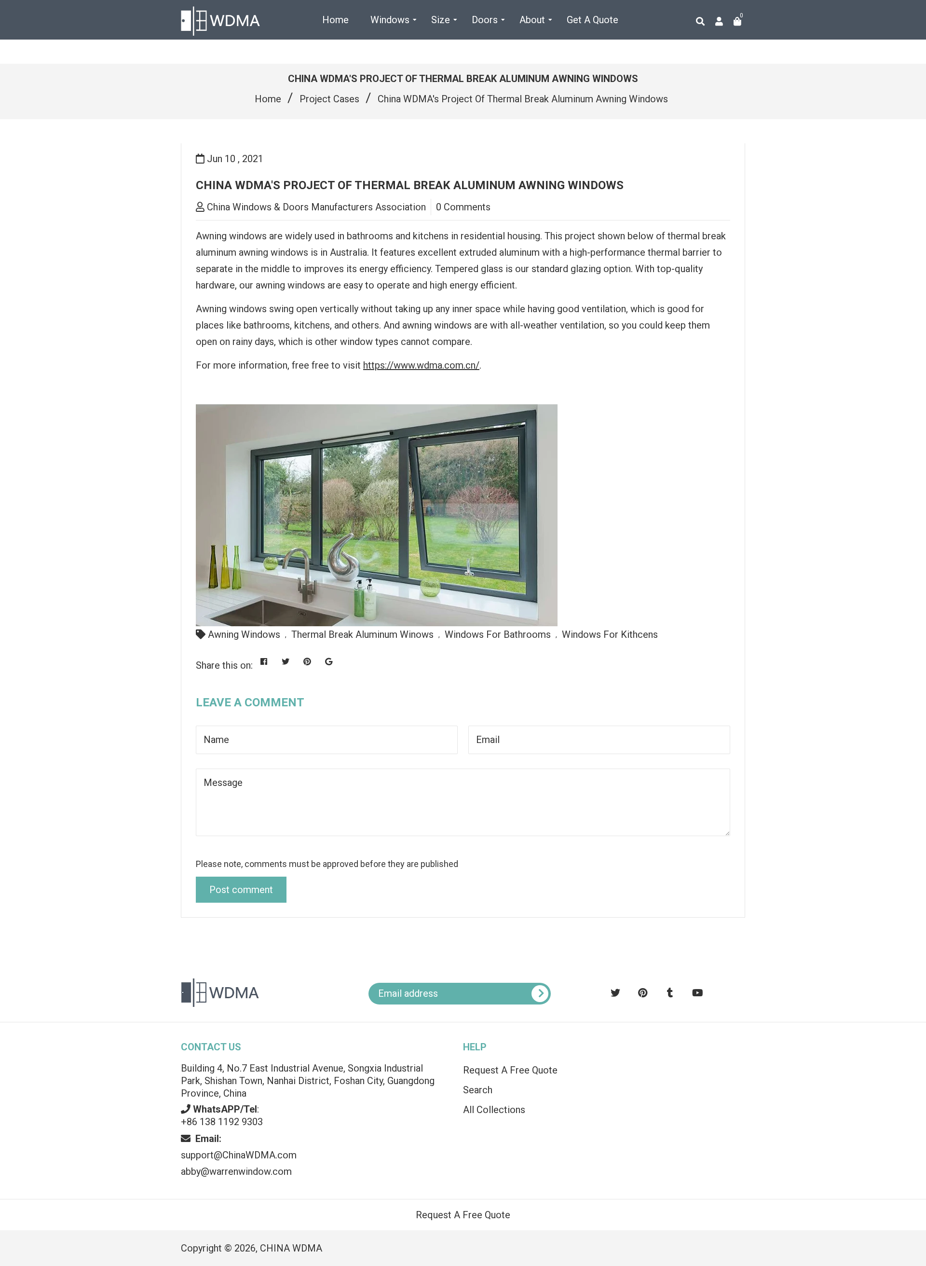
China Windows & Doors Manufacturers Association (316, 207)
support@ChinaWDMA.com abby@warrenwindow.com (239, 1155)
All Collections (494, 1109)
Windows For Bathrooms (498, 634)
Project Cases (329, 99)
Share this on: (224, 665)
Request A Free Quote (510, 1070)
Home (268, 99)
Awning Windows (244, 634)
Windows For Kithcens (610, 634)
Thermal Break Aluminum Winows (362, 634)
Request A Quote (832, 1252)
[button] (832, 1058)
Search (477, 1090)
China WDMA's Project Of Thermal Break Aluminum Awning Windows (410, 185)
